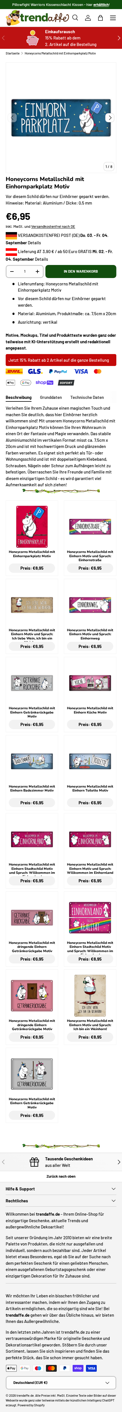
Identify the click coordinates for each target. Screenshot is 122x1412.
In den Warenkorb (81, 271)
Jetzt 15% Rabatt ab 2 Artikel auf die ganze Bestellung (59, 360)
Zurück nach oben (61, 1176)
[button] (100, 18)
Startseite (13, 53)
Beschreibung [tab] (18, 397)
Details (34, 242)
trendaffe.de (25, 1395)
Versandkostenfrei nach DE (53, 226)
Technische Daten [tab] (87, 397)
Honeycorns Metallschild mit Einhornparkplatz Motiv (60, 53)
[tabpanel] (61, 446)
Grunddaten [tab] (51, 397)
